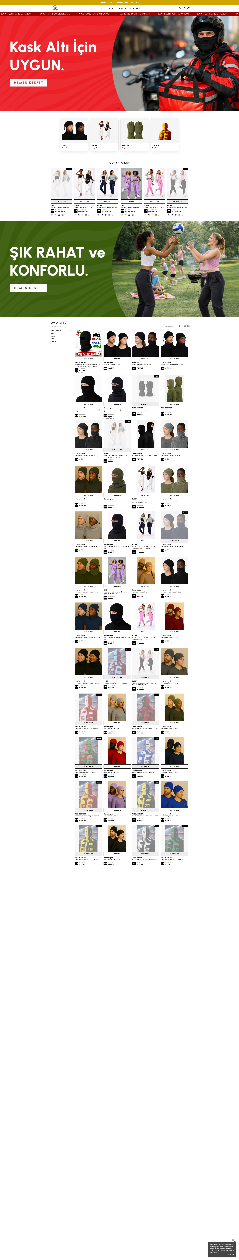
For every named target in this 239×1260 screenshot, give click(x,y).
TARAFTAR (133, 8)
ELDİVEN (121, 8)
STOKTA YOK (61, 201)
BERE (101, 8)
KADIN (110, 8)
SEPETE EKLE (84, 201)
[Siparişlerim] (184, 8)
